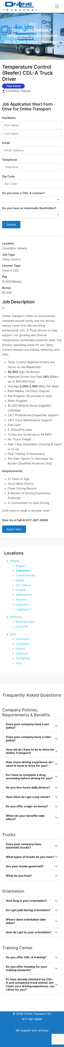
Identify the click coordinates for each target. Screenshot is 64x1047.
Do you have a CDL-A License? (23, 193)
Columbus (23, 570)
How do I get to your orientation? (29, 932)
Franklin (21, 590)
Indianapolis (24, 594)
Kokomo (21, 599)
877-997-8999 (32, 1019)
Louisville (22, 626)
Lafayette (22, 604)
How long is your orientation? (26, 900)
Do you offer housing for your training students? (26, 968)
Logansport (23, 609)
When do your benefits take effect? (25, 817)
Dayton (20, 648)
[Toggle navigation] (57, 6)
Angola (20, 565)
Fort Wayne (23, 585)
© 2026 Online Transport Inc (32, 1013)
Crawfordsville (25, 575)
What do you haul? (19, 875)
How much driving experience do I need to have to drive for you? (29, 763)
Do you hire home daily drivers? (28, 787)
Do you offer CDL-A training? (26, 957)
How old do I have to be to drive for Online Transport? (30, 751)
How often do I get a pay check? (28, 797)
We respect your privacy (32, 1030)
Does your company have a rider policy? (28, 738)
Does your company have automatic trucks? (23, 845)
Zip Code (8, 176)
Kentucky (16, 617)
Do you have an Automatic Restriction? (29, 208)
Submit (11, 224)
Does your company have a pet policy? (27, 725)
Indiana (15, 561)
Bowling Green (25, 621)
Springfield (23, 658)
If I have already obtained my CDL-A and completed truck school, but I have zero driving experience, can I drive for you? (30, 984)
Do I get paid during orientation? (28, 910)
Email (6, 143)
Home (17, 30)
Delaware (22, 653)
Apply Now (14, 529)
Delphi (20, 580)
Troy (19, 663)
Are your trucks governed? (25, 866)
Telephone (9, 159)
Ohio (13, 634)
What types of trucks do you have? (30, 857)
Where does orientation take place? (26, 921)
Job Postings (37, 30)
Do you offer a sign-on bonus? (27, 806)
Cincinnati (22, 639)
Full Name (9, 118)
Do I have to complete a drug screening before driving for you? (29, 776)
